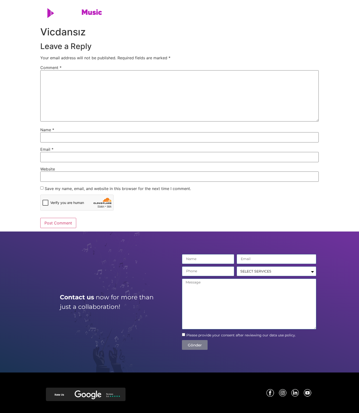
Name (47, 130)
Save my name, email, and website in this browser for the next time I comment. (118, 189)
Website (47, 169)
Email (46, 149)
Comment (51, 68)
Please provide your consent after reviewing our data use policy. (241, 335)
